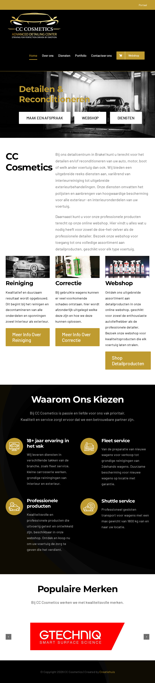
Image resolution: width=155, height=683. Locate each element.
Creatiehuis (107, 672)
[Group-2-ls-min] (127, 258)
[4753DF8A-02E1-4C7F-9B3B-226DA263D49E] (28, 258)
